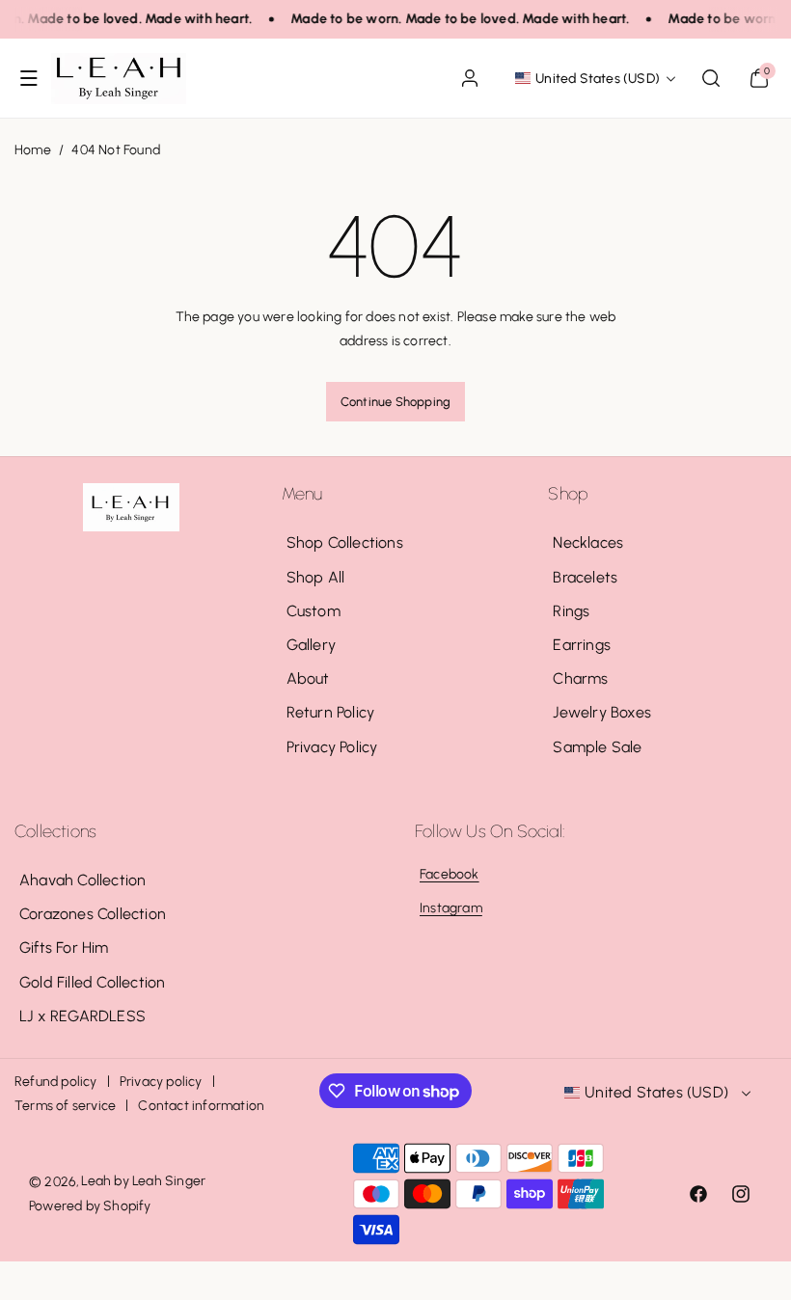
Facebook (449, 874)
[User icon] (469, 78)
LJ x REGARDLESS (82, 1016)
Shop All (315, 577)
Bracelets (585, 577)
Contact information (201, 1105)
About (308, 678)
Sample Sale (597, 747)
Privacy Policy (332, 747)
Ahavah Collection (82, 880)
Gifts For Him (64, 947)
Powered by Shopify (90, 1206)
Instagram (451, 908)
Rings (571, 611)
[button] (28, 78)
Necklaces (588, 542)
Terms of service (65, 1105)
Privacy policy (161, 1081)
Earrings (582, 645)
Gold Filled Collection (92, 982)
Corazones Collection (92, 914)
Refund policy (55, 1081)
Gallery (311, 645)
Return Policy (330, 712)
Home (32, 150)
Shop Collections (344, 542)
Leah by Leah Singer (143, 1181)
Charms (580, 678)
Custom (313, 611)
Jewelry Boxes (602, 712)
